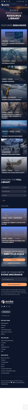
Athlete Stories (5, 347)
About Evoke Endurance (7, 340)
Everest (4, 217)
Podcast (3, 360)
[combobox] (13, 187)
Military (4, 170)
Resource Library (5, 358)
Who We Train (5, 320)
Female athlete (6, 61)
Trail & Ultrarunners (6, 329)
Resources (4, 355)
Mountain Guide (6, 152)
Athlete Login (21, 1)
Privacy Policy (4, 384)
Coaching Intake (5, 373)
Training (12, 41)
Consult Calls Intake (6, 368)
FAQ (2, 351)
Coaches (3, 342)
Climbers (3, 325)
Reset (3, 200)
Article (20, 61)
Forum (2, 364)
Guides (13, 61)
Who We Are (5, 338)
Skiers (2, 327)
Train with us (14, 259)
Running (12, 131)
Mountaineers (4, 323)
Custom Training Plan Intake (8, 371)
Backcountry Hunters (6, 332)
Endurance (5, 131)
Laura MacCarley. (20, 382)
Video (18, 41)
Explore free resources (14, 263)
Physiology (5, 41)
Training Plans (4, 362)
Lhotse (10, 217)
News (2, 345)
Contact (3, 349)
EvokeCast (6, 220)
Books (2, 366)
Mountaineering (11, 97)
